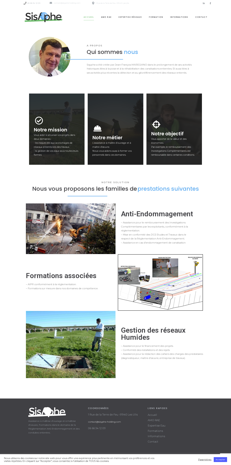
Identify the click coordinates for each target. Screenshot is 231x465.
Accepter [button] (220, 459)
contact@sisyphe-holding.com (104, 421)
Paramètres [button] (204, 459)
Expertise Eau (156, 425)
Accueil (152, 414)
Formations (155, 430)
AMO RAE (154, 420)
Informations (156, 436)
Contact (153, 441)
